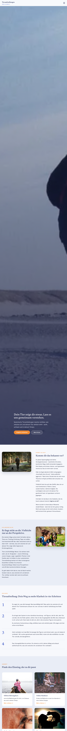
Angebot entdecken (22, 432)
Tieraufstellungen (8, 3)
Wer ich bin (37, 432)
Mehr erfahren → (8, 703)
